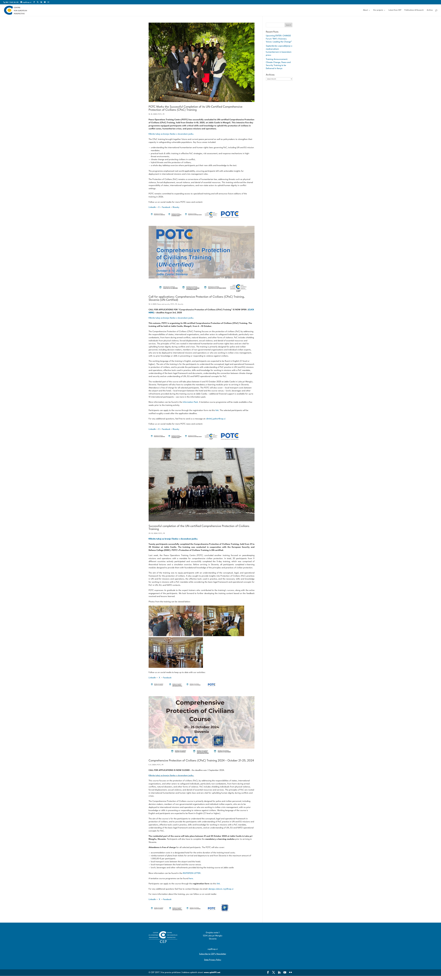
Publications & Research (414, 10)
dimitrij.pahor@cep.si (215, 419)
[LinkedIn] (41, 2)
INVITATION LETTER (192, 873)
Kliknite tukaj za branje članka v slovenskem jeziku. (171, 134)
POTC (160, 114)
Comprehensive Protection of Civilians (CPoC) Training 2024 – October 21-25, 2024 (201, 760)
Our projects (378, 10)
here (191, 879)
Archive (430, 10)
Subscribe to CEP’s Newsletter (212, 954)
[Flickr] (48, 2)
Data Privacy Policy (212, 960)
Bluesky (176, 207)
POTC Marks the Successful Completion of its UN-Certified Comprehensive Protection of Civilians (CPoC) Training (195, 108)
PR (163, 114)
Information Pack (190, 402)
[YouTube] (45, 2)
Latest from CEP (395, 10)
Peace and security (163, 304)
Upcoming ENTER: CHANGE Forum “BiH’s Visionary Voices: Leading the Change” (279, 39)
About (365, 10)
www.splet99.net (212, 972)
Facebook (166, 207)
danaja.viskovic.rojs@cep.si (220, 889)
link (217, 410)
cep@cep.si (213, 949)
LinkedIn (152, 207)
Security (180, 304)
